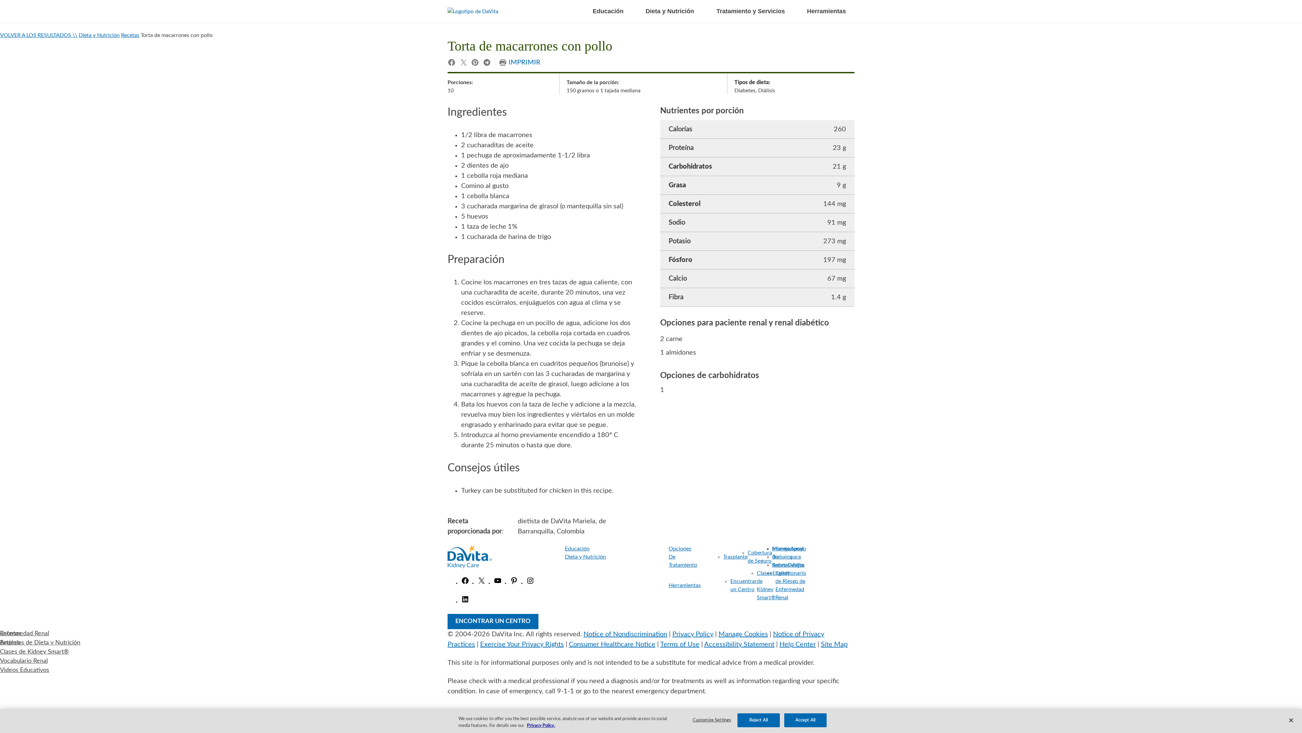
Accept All (805, 720)
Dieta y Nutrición (99, 35)
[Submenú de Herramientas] (709, 585)
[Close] (1291, 720)
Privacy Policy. (541, 725)
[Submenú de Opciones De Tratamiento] (703, 557)
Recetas (130, 35)
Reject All (758, 720)
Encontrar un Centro (493, 621)
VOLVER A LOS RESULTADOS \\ (38, 35)
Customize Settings (712, 720)
